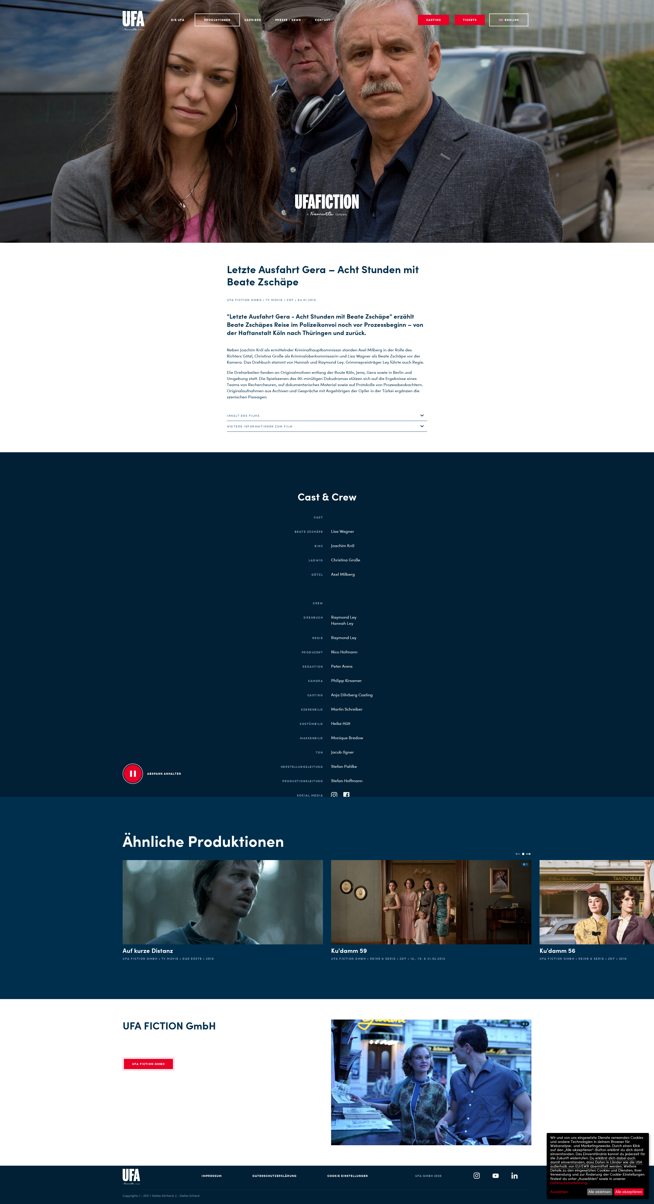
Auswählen (559, 1192)
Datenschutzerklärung (274, 1176)
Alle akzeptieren (628, 1191)
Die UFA (177, 20)
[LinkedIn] (514, 1176)
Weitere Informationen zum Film (260, 426)
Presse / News (288, 20)
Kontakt (322, 20)
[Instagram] (477, 1176)
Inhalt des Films (243, 416)
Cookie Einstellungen (347, 1176)
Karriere (252, 20)
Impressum (212, 1176)
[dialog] (598, 1166)
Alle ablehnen (599, 1191)
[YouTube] (496, 1176)
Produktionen (217, 20)
